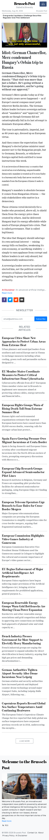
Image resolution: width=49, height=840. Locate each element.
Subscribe (40, 319)
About (40, 833)
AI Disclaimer (21, 835)
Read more (7, 293)
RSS (6, 825)
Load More (24, 741)
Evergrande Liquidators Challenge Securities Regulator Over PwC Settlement (22, 16)
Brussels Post (24, 3)
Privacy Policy (8, 835)
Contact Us (32, 833)
